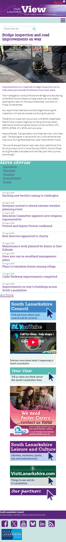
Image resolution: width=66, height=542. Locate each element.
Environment (12, 178)
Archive (7, 295)
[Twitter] (15, 526)
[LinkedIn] (43, 526)
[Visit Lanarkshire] (33, 485)
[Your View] (33, 382)
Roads (7, 182)
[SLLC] (33, 460)
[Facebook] (6, 526)
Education (10, 166)
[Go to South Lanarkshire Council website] (33, 319)
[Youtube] (24, 526)
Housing (8, 174)
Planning (9, 170)
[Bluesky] (34, 526)
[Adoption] (33, 438)
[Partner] (33, 500)
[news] (52, 526)
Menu (3, 19)
